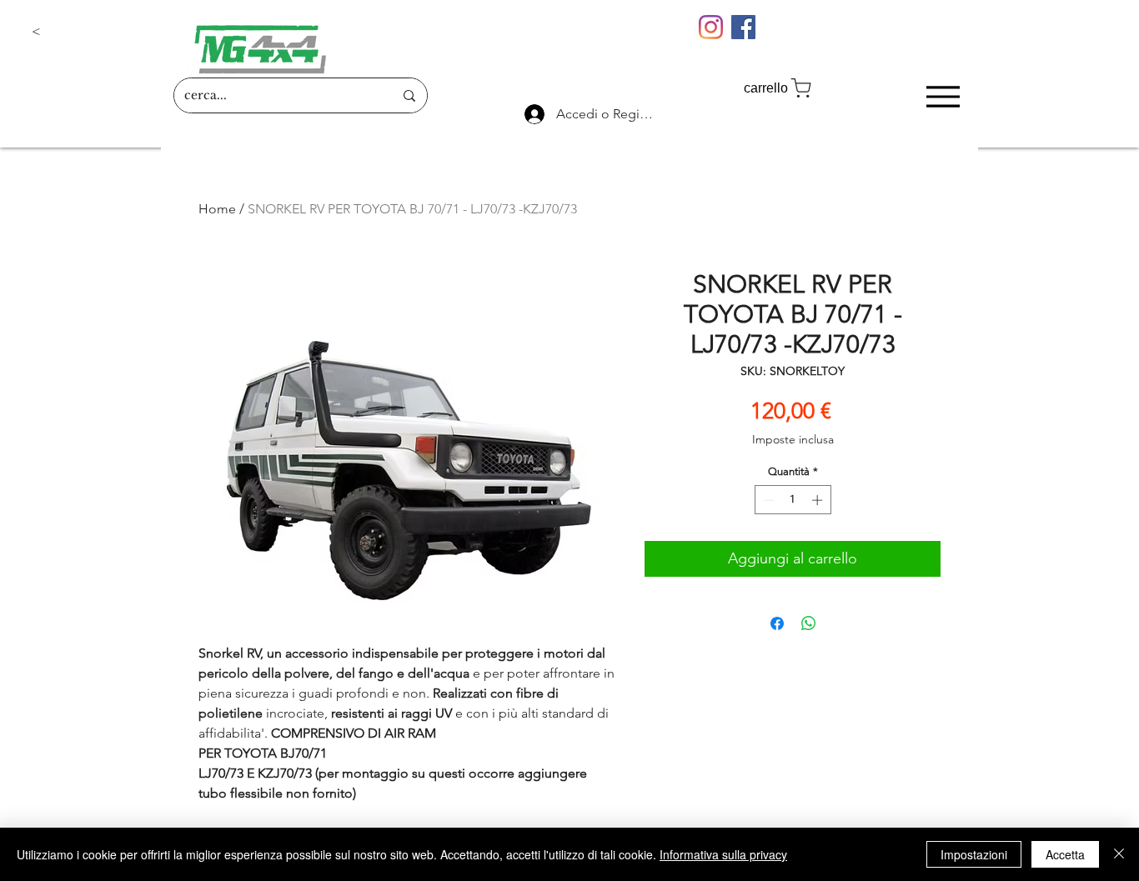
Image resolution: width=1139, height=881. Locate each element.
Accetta (1065, 854)
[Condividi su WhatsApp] (809, 623)
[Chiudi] (1119, 854)
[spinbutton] (792, 500)
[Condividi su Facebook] (777, 623)
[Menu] (942, 96)
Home (217, 209)
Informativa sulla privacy (723, 854)
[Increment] (819, 500)
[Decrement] (767, 500)
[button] (87, 31)
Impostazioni (974, 854)
